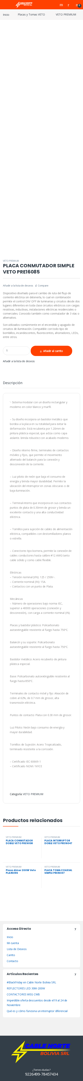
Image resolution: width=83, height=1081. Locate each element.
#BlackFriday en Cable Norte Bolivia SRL (31, 982)
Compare (43, 285)
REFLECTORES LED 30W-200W (26, 988)
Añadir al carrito (53, 351)
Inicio (6, 14)
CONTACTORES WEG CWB (23, 994)
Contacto (12, 961)
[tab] (12, 384)
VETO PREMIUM (66, 14)
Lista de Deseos (17, 949)
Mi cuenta (13, 943)
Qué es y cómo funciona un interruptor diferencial (37, 1011)
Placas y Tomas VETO (31, 14)
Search (62, 5)
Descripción (12, 383)
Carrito (11, 955)
